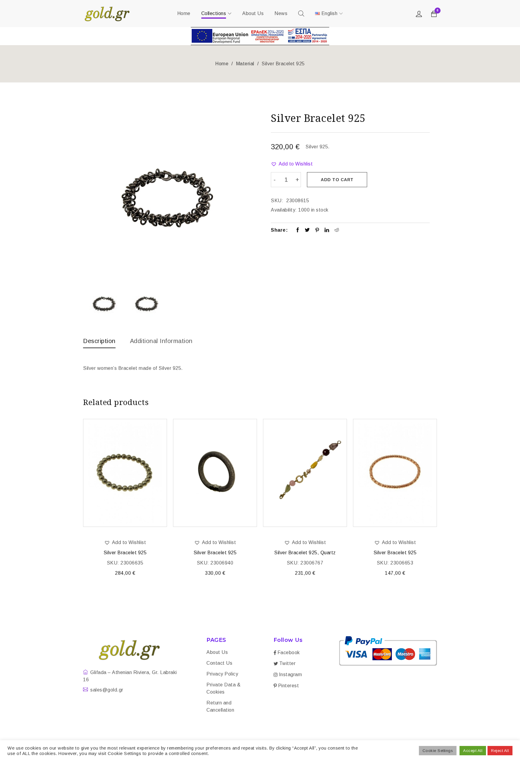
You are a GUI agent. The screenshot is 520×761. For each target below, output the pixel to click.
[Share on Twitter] (307, 230)
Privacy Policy (222, 673)
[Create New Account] (420, 15)
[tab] (99, 342)
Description (99, 341)
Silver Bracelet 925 (125, 552)
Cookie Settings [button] (437, 750)
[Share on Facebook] (297, 230)
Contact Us (219, 663)
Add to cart (337, 179)
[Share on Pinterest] (317, 230)
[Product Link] (125, 473)
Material (245, 63)
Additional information (161, 341)
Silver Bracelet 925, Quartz (305, 552)
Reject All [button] (500, 750)
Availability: (284, 209)
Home (221, 63)
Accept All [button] (472, 750)
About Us (217, 652)
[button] (292, 164)
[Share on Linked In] (327, 230)
